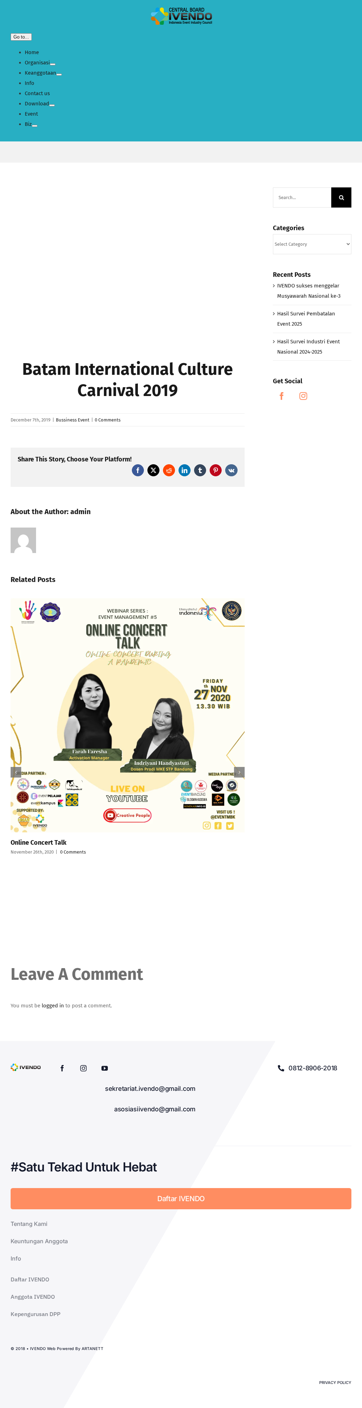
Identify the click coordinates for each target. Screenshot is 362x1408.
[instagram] (83, 1068)
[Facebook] (282, 396)
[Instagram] (303, 396)
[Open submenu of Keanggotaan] (59, 75)
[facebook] (62, 1068)
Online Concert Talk (38, 842)
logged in (53, 1005)
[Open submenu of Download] (52, 105)
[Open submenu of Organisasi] (53, 64)
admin (80, 511)
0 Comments (108, 420)
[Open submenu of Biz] (34, 126)
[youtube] (104, 1068)
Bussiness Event (72, 420)
